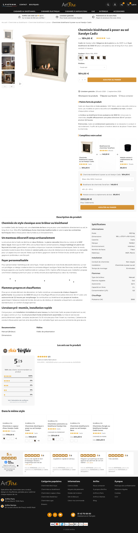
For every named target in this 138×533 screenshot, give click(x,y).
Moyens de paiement (76, 489)
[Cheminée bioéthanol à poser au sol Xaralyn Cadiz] (87, 148)
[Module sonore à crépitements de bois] (128, 148)
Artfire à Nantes (99, 497)
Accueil (4, 22)
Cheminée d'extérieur (49, 497)
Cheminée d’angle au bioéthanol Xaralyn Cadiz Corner (101, 428)
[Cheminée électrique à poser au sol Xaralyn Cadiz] (35, 418)
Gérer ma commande (76, 501)
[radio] (80, 57)
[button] (5, 86)
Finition (81, 63)
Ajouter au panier (112, 80)
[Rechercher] (108, 5)
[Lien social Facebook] (49, 515)
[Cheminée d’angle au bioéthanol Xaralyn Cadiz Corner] (103, 418)
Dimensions (7, 335)
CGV (116, 497)
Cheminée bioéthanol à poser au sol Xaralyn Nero (79, 428)
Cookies (118, 493)
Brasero (44, 504)
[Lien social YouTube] (60, 515)
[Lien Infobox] (20, 500)
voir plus (28, 464)
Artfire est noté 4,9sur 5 (32, 16)
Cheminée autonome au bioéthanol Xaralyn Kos (57, 425)
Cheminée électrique (49, 486)
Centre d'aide (73, 486)
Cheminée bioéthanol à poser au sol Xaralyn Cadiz (86, 159)
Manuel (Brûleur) (8, 332)
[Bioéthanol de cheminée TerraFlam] (107, 142)
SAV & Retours (73, 497)
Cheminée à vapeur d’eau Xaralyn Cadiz (10, 427)
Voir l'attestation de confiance (18, 400)
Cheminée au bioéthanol (18, 22)
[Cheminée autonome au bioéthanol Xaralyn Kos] (57, 417)
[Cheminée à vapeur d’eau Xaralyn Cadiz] (12, 418)
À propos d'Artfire (99, 489)
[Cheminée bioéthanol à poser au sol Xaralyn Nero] (80, 418)
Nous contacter (99, 486)
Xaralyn (132, 243)
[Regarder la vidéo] (20, 84)
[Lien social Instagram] (55, 515)
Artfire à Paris (98, 493)
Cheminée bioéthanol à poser (39, 22)
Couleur (81, 53)
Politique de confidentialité (125, 486)
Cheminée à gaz (47, 501)
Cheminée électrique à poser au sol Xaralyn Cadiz (34, 428)
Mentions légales (121, 489)
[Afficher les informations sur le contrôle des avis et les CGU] (18, 466)
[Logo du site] (69, 4)
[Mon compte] (114, 5)
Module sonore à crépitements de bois (126, 159)
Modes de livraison (75, 493)
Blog (95, 501)
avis (108, 38)
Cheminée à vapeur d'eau (50, 493)
